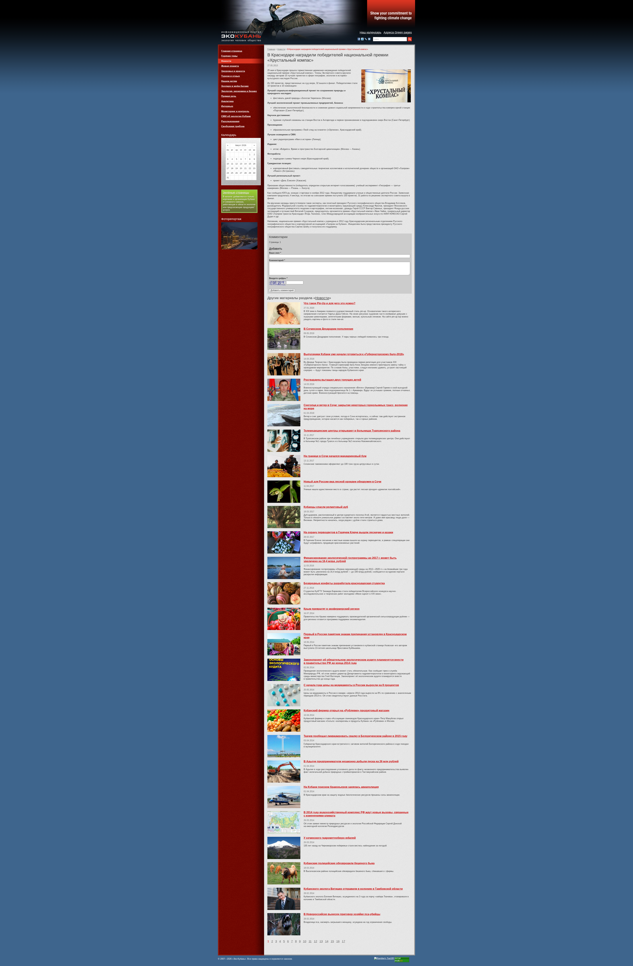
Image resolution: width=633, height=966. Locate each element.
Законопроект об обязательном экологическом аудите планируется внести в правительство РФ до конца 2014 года (354, 661)
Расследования (230, 121)
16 (338, 941)
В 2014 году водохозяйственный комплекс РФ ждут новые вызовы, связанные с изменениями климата (356, 814)
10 (304, 941)
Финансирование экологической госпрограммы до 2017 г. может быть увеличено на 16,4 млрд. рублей (350, 559)
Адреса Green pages (398, 32)
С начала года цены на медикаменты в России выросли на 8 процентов (351, 685)
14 (326, 941)
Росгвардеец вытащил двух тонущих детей (332, 379)
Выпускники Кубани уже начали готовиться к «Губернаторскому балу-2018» (354, 354)
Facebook (359, 39)
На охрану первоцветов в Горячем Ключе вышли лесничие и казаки (348, 532)
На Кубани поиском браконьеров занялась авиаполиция (341, 787)
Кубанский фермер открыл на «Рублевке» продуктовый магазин (346, 710)
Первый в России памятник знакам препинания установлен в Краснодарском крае (355, 636)
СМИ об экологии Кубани (236, 116)
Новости (281, 49)
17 (343, 941)
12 (315, 941)
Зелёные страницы (236, 192)
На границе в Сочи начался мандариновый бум (335, 456)
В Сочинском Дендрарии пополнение (328, 328)
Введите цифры (278, 278)
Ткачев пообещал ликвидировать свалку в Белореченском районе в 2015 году (355, 736)
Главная (271, 49)
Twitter (362, 39)
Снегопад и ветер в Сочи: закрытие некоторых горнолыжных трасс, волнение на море (356, 407)
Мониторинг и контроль (235, 111)
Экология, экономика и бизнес (239, 91)
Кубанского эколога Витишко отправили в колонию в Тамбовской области (353, 888)
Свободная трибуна (232, 126)
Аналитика (227, 101)
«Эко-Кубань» (241, 36)
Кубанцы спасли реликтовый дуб (326, 507)
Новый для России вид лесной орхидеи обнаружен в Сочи (342, 481)
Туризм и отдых (230, 76)
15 (332, 941)
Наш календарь (370, 32)
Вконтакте (369, 39)
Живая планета (230, 66)
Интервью (227, 106)
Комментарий (277, 260)
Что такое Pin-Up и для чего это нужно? (329, 303)
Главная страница (231, 51)
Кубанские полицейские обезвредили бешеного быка (339, 863)
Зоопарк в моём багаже (235, 86)
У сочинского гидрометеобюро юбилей (330, 837)
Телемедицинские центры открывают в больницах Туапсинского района (352, 430)
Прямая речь (228, 96)
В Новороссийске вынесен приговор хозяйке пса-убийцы (342, 914)
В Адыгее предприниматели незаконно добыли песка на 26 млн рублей (351, 761)
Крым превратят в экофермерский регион (332, 608)
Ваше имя (275, 253)
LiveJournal (365, 39)
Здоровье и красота (233, 71)
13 (321, 941)
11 (310, 941)
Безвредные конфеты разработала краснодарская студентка (344, 583)
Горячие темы (229, 56)
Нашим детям (229, 81)
